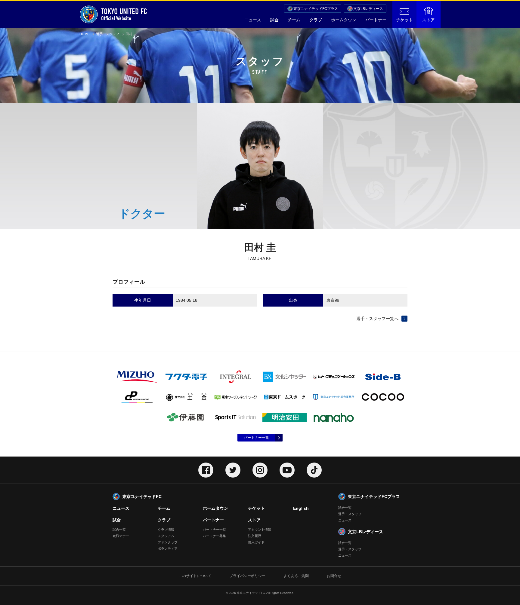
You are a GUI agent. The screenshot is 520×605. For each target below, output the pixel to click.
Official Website (124, 14)
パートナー (375, 19)
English (301, 508)
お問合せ (334, 576)
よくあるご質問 (296, 576)
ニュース (252, 19)
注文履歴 (254, 536)
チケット (404, 19)
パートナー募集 (214, 536)
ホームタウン (343, 19)
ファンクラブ (168, 542)
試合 (274, 19)
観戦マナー (121, 536)
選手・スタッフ (107, 34)
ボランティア (168, 548)
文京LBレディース (368, 9)
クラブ (315, 19)
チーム (294, 19)
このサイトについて (195, 576)
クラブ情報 (166, 529)
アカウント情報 (259, 529)
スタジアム (166, 536)
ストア (428, 19)
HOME (84, 34)
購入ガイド (256, 542)
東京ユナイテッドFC (142, 496)
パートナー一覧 (256, 437)
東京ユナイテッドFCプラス (315, 9)
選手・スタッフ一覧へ (377, 318)
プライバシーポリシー (247, 576)
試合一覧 (119, 529)
